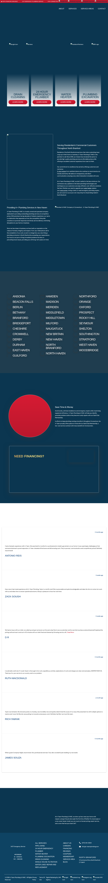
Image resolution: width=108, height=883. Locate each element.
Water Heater (41, 854)
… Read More (70, 632)
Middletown (55, 317)
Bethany (19, 312)
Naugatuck (54, 328)
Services (73, 9)
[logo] (28, 8)
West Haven (88, 344)
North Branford (53, 346)
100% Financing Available (10, 1)
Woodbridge (88, 350)
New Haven (54, 339)
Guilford (20, 355)
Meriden (52, 307)
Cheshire (20, 328)
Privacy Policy (34, 879)
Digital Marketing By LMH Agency (53, 879)
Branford (20, 317)
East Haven (21, 350)
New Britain (54, 334)
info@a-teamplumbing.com (90, 846)
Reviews (66, 851)
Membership (68, 856)
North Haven (55, 353)
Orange (85, 301)
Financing (67, 848)
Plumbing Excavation (44, 856)
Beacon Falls (23, 301)
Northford (88, 296)
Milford (52, 323)
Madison (52, 301)
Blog (65, 862)
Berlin (17, 307)
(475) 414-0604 (87, 843)
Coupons (67, 854)
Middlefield (55, 312)
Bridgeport (22, 323)
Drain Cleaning (42, 859)
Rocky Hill (87, 317)
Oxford (85, 307)
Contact (102, 9)
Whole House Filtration (46, 862)
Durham (19, 344)
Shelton (85, 328)
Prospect (86, 312)
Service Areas (87, 9)
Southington (89, 334)
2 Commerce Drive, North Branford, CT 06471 (89, 861)
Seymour (86, 323)
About (61, 9)
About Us (67, 843)
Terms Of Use (42, 879)
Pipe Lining (40, 846)
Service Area (69, 859)
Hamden (52, 296)
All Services (41, 843)
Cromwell (21, 334)
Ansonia (19, 296)
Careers (67, 846)
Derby (17, 339)
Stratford (87, 339)
